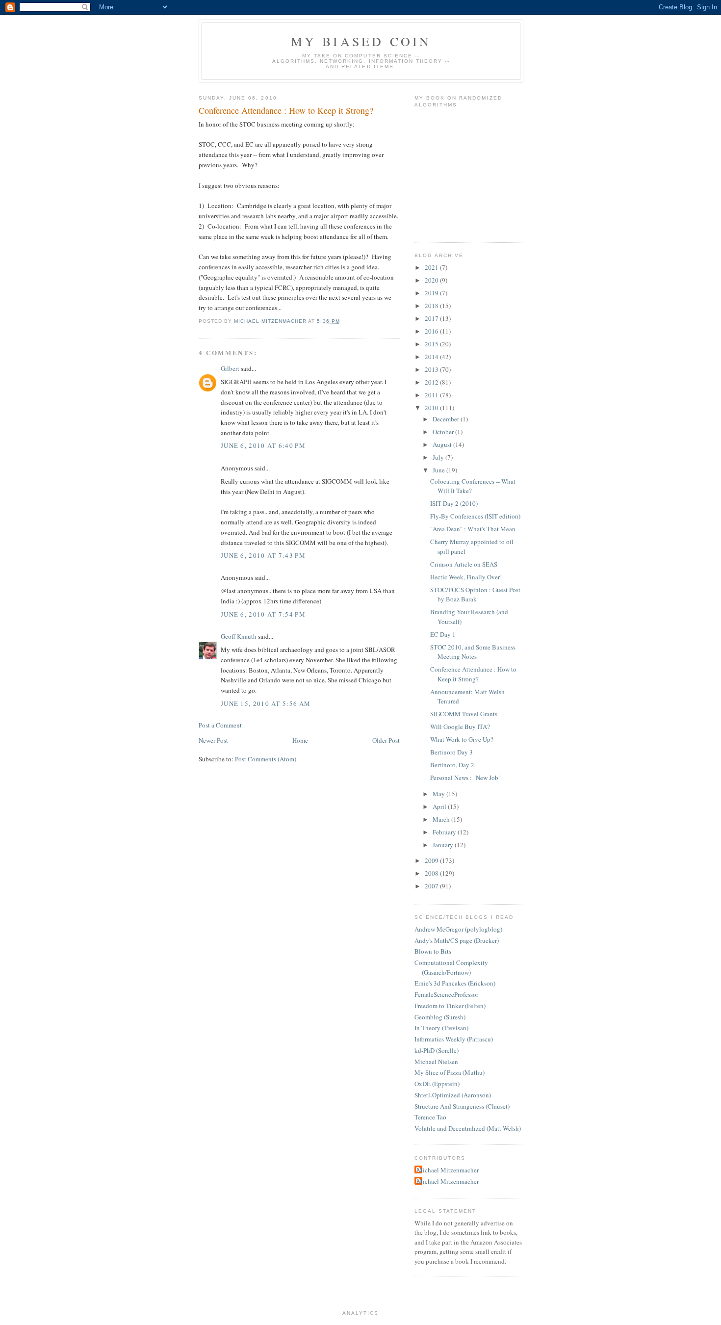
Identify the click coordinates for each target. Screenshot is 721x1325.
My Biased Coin (361, 41)
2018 (432, 305)
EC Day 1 (443, 634)
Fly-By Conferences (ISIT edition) (475, 516)
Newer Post (213, 740)
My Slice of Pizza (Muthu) (449, 1072)
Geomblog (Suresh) (439, 1017)
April (440, 806)
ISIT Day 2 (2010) (454, 503)
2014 (432, 356)
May (439, 793)
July (439, 457)
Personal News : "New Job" (465, 777)
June (439, 470)
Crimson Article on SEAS (463, 564)
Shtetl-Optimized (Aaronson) (452, 1095)
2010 (432, 407)
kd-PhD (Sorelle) (436, 1050)
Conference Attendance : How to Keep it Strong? (473, 674)
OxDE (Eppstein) (437, 1083)
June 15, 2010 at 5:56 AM (265, 703)
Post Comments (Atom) (265, 758)
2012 (432, 382)
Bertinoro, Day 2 (452, 764)
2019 (432, 292)
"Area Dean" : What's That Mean (472, 528)
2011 (432, 394)
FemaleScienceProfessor (446, 994)
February (445, 832)
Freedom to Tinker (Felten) (450, 1005)
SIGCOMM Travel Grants (463, 713)
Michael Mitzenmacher (448, 1170)
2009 (432, 860)
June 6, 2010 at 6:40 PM (263, 445)
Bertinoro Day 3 (451, 752)
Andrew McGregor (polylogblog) (458, 929)
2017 (432, 318)
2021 (432, 267)
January (444, 844)
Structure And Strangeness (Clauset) (462, 1106)
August (443, 444)
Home (300, 740)
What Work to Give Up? (461, 739)
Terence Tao (430, 1117)
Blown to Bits (432, 951)
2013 (432, 369)
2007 (432, 886)
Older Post (386, 740)
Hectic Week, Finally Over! (466, 576)
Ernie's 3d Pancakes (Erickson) (454, 983)
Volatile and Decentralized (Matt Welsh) (467, 1128)
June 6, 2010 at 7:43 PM (263, 555)
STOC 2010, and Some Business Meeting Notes (472, 652)
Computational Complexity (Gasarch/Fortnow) (451, 967)
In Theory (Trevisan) (441, 1027)
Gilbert (230, 368)
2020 (432, 280)
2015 (432, 343)
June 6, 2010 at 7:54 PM (263, 614)
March (442, 819)
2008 (432, 873)
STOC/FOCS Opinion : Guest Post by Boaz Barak (475, 594)
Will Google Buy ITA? (460, 726)
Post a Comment (220, 725)
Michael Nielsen (436, 1061)
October (444, 431)
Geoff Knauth (239, 636)
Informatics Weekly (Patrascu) (453, 1039)
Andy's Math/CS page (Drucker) (456, 940)
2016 (432, 331)
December (447, 419)
